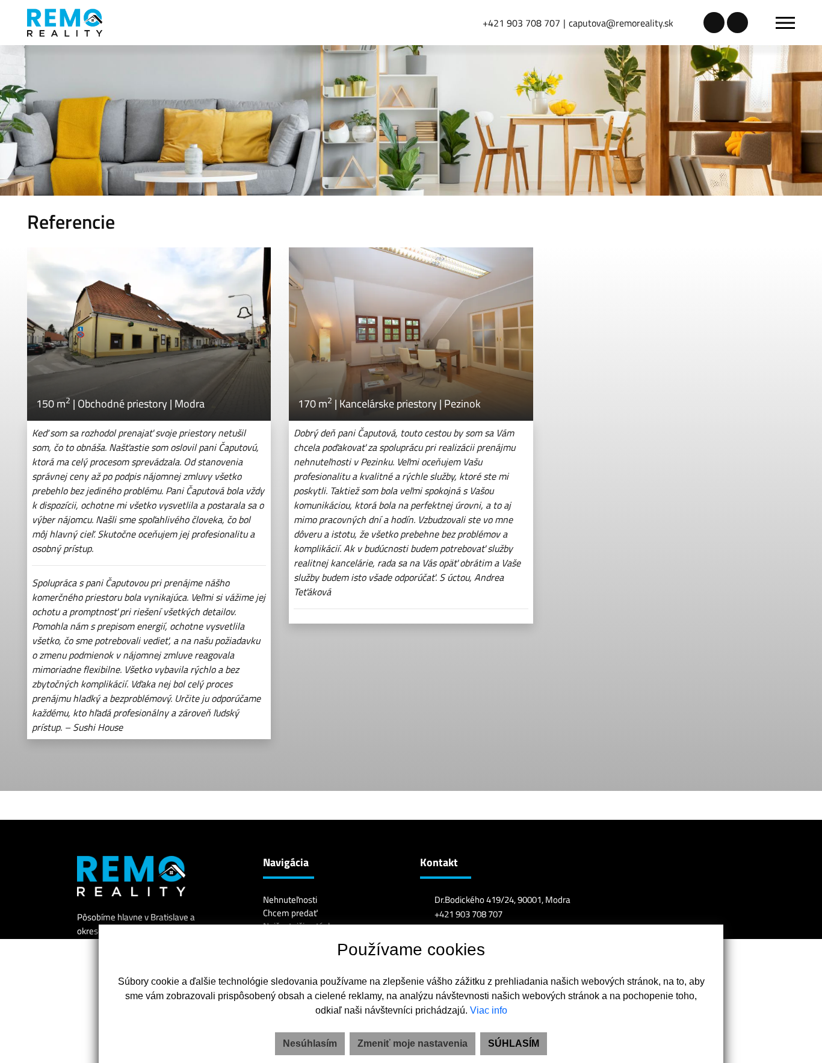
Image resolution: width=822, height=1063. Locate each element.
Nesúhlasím (310, 1043)
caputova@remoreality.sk (621, 23)
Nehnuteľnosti (290, 899)
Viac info (488, 1010)
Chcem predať (290, 913)
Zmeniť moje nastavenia (412, 1043)
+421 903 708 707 (521, 23)
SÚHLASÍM (513, 1043)
